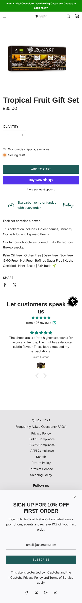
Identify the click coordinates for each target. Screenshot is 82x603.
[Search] (68, 16)
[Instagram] (45, 592)
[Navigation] (4, 16)
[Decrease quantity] (7, 134)
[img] (41, 317)
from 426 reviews (38, 323)
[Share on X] (14, 285)
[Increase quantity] (22, 134)
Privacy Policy (33, 577)
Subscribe (41, 559)
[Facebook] (26, 592)
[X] (36, 592)
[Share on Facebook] (5, 285)
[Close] (74, 497)
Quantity (11, 126)
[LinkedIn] (55, 592)
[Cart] (77, 16)
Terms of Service (61, 577)
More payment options (41, 189)
